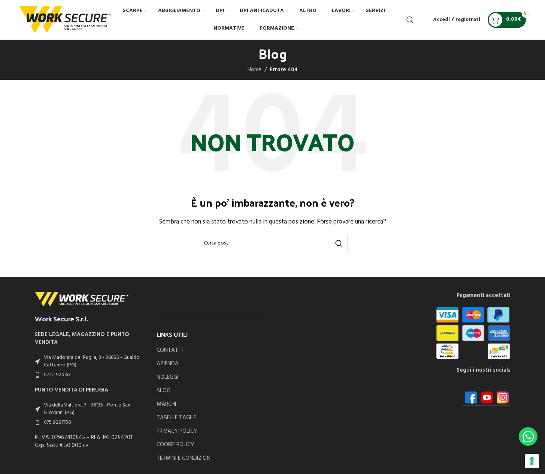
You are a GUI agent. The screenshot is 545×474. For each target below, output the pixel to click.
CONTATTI (170, 350)
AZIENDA (168, 364)
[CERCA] (339, 243)
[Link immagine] (81, 298)
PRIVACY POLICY (177, 431)
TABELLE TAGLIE (176, 418)
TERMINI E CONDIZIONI (184, 458)
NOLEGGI (167, 377)
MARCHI (166, 404)
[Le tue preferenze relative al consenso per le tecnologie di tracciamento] (532, 461)
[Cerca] (410, 19)
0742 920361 (58, 374)
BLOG (163, 391)
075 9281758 (57, 422)
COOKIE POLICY (175, 445)
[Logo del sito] (65, 19)
